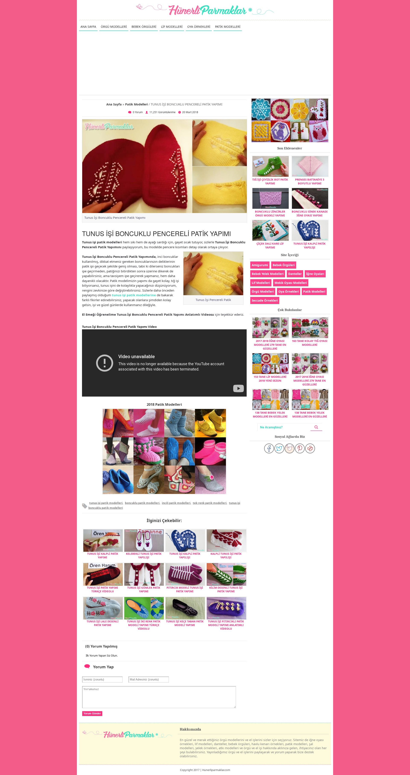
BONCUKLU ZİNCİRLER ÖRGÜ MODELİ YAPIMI (270, 213)
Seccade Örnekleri (265, 300)
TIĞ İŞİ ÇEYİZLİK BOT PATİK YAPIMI (270, 181)
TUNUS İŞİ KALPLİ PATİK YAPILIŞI (184, 555)
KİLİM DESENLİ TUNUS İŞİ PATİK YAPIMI (226, 589)
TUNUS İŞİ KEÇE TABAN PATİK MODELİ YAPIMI (185, 623)
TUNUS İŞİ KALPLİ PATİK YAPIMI (102, 555)
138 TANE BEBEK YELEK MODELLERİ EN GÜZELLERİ (270, 414)
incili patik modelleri (176, 503)
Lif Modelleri (261, 283)
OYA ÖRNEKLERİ (198, 27)
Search (316, 427)
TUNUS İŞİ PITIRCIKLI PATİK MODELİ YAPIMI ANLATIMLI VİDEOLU (226, 625)
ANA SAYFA (88, 27)
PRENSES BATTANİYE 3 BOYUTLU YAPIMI (309, 181)
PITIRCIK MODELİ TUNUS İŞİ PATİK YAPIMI (185, 589)
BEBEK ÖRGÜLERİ (144, 27)
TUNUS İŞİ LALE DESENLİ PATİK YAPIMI (103, 623)
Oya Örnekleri (288, 291)
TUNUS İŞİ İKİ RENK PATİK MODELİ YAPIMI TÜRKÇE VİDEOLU (143, 625)
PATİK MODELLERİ (227, 27)
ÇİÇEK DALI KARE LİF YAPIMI (270, 245)
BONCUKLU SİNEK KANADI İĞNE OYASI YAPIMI (310, 213)
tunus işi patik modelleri (106, 503)
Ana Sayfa (114, 104)
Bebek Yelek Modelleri (268, 274)
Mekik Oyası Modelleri (291, 283)
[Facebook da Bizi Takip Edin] (269, 448)
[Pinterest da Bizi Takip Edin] (300, 448)
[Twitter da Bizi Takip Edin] (279, 448)
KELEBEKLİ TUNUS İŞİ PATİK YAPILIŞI (143, 555)
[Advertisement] (205, 62)
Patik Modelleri (136, 104)
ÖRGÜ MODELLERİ (114, 27)
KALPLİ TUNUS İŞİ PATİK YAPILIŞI (226, 555)
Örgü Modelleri (263, 291)
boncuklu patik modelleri (142, 503)
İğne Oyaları (315, 274)
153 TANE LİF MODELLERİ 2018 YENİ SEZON (270, 378)
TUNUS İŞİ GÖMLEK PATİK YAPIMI (143, 589)
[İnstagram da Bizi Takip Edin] (289, 448)
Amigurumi (260, 265)
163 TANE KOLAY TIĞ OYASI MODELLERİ (309, 343)
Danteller (295, 274)
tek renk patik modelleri (210, 503)
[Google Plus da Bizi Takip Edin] (310, 448)
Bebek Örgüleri (284, 265)
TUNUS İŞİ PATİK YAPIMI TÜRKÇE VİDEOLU (102, 589)
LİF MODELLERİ (172, 27)
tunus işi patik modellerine (134, 295)
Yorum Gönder (92, 713)
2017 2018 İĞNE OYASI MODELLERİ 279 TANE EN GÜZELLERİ (270, 344)
